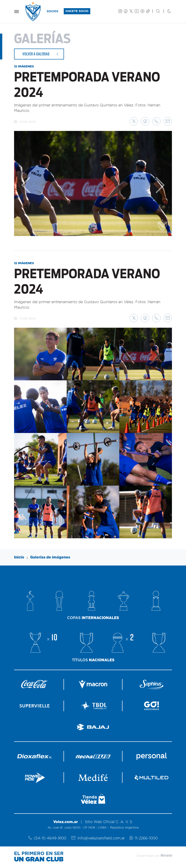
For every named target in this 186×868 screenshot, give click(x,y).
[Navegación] (16, 11)
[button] (134, 121)
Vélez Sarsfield (33, 11)
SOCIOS (52, 11)
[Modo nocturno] (165, 11)
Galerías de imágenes (50, 557)
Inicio (19, 557)
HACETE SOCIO (77, 11)
